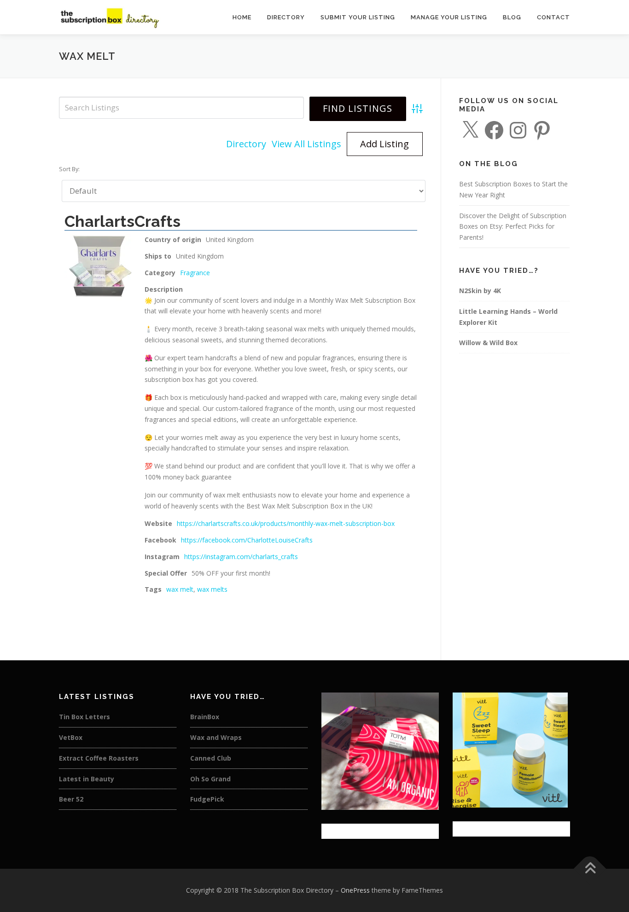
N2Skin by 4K (480, 290)
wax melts (212, 589)
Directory (286, 17)
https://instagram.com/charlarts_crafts (241, 556)
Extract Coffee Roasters (99, 758)
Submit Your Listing (357, 17)
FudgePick (207, 799)
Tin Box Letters (84, 716)
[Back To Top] (590, 869)
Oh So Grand (210, 778)
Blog (512, 17)
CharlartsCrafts (122, 221)
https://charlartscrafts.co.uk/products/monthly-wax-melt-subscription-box (286, 523)
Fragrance (195, 272)
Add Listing (384, 144)
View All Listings (306, 144)
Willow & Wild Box (488, 342)
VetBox (70, 737)
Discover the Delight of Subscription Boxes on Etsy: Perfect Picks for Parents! (512, 226)
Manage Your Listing (449, 17)
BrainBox (204, 716)
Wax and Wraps (216, 737)
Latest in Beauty (86, 778)
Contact (553, 17)
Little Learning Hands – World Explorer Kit (508, 317)
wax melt (179, 589)
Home (242, 17)
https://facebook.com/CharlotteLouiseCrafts (247, 540)
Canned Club (210, 758)
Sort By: (69, 169)
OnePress (355, 890)
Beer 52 (71, 799)
